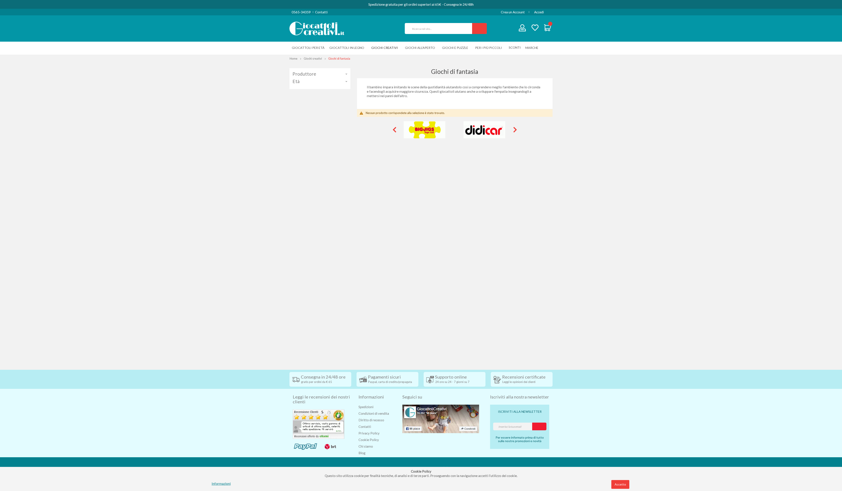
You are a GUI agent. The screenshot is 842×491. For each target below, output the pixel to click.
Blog (362, 453)
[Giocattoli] (316, 28)
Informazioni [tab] (371, 396)
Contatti (321, 12)
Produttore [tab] (304, 73)
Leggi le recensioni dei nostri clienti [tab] (321, 399)
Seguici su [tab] (412, 396)
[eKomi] (318, 424)
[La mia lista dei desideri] (535, 28)
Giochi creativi (313, 58)
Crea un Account (513, 12)
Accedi (539, 12)
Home (293, 58)
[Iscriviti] (539, 426)
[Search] (479, 28)
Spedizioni (366, 407)
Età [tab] (296, 81)
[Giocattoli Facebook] (440, 418)
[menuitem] (533, 47)
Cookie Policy (369, 440)
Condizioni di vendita (374, 413)
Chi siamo (366, 446)
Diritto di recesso (371, 420)
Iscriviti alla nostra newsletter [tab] (519, 396)
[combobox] (440, 28)
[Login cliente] (522, 29)
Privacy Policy (369, 433)
